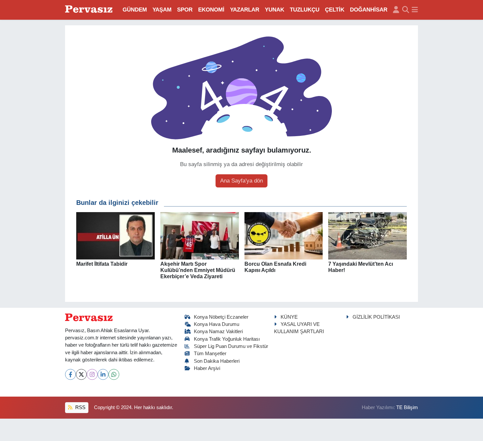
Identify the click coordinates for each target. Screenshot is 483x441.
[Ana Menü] (415, 10)
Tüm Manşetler (210, 353)
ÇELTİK (334, 10)
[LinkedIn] (103, 374)
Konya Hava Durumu (216, 324)
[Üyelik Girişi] (396, 10)
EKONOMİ (211, 10)
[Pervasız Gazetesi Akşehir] (89, 10)
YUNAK (274, 10)
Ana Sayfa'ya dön (241, 181)
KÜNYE (289, 317)
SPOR (185, 10)
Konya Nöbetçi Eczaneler (221, 317)
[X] (81, 374)
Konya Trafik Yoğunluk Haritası (227, 339)
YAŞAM (162, 10)
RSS (79, 407)
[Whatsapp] (113, 374)
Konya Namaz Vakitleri (218, 331)
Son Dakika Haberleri (217, 361)
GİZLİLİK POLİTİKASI (376, 317)
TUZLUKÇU (304, 10)
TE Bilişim (407, 407)
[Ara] (405, 10)
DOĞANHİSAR (368, 10)
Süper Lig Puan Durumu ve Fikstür (231, 346)
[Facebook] (70, 374)
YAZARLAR (244, 10)
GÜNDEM (135, 10)
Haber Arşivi (207, 368)
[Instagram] (92, 374)
